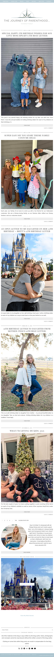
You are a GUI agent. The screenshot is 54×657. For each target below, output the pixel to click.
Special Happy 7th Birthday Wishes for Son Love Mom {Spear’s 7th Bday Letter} (27, 34)
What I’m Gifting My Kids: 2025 (27, 430)
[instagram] (21, 648)
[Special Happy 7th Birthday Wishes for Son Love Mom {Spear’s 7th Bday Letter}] (27, 115)
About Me (41, 1)
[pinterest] (29, 648)
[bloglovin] (27, 648)
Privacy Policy (26, 654)
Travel (22, 1)
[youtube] (32, 648)
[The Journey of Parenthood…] (27, 16)
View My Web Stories (27, 615)
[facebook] (24, 648)
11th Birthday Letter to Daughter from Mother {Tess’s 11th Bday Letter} (27, 329)
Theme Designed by (46, 655)
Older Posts (23, 520)
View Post (27, 125)
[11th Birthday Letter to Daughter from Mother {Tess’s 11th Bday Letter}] (27, 410)
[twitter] (19, 648)
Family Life (14, 1)
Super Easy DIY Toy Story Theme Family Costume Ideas (27, 136)
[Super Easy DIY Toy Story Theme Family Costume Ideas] (27, 208)
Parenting (5, 1)
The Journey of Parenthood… (13, 654)
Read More (27, 552)
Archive (34, 1)
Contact (48, 1)
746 (16, 520)
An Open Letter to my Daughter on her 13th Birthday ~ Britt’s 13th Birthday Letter (27, 230)
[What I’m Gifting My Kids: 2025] (27, 501)
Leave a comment (48, 128)
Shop (27, 1)
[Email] (35, 648)
